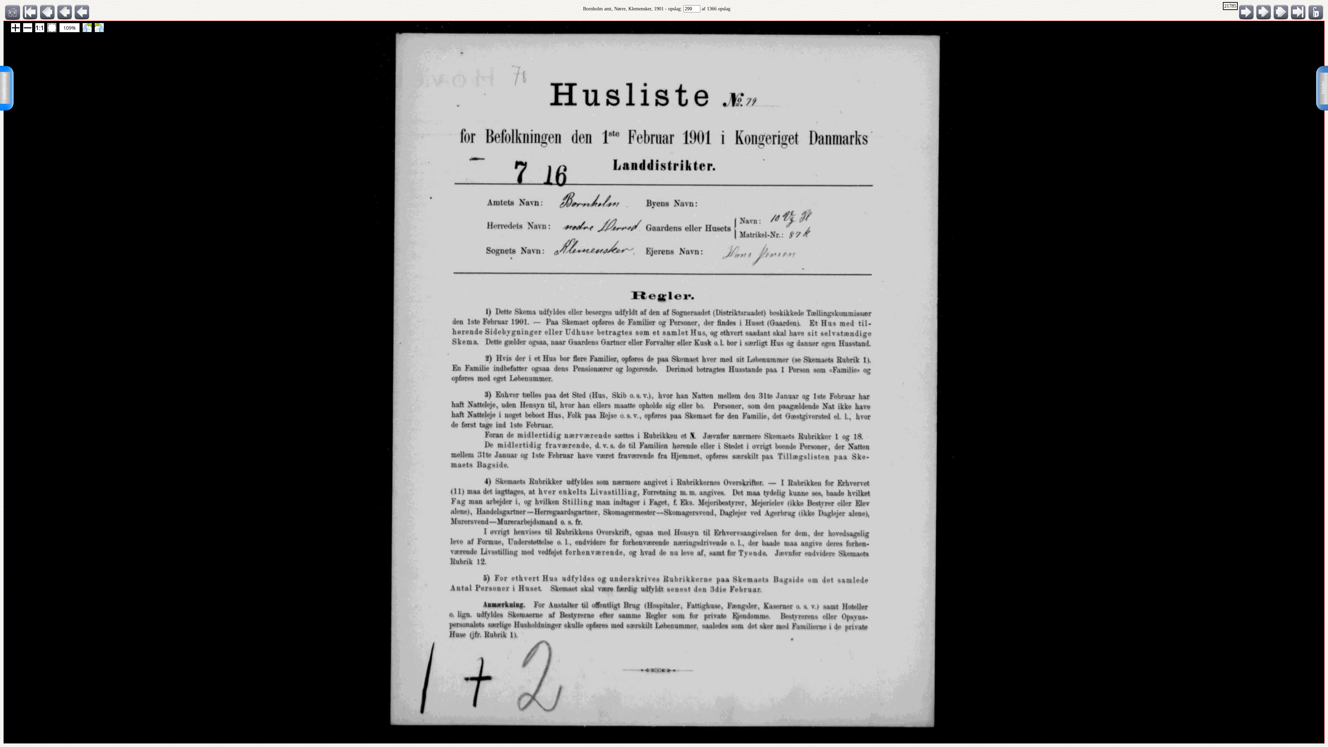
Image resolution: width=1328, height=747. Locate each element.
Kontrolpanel (5, 87)
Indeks (1323, 87)
